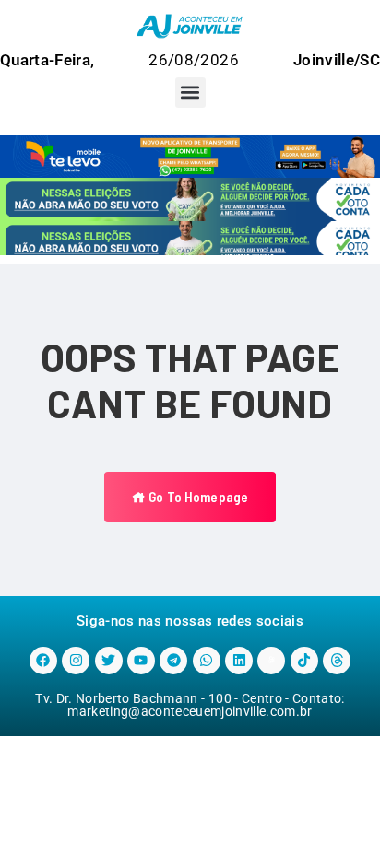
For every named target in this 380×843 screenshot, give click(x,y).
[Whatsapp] (206, 660)
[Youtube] (141, 660)
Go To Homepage (197, 496)
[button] (190, 92)
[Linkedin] (239, 660)
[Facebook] (43, 660)
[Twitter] (109, 660)
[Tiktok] (304, 660)
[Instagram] (75, 660)
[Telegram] (173, 660)
